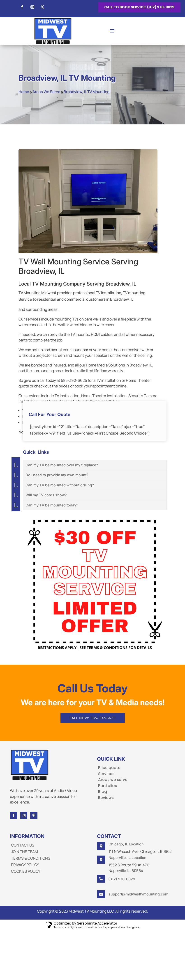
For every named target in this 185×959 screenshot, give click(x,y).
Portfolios (107, 785)
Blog (102, 791)
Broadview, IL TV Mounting (67, 77)
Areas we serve (112, 779)
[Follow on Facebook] (22, 7)
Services (106, 773)
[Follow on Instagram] (32, 7)
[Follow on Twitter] (42, 7)
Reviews (106, 797)
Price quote (109, 767)
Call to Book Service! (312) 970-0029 (139, 7)
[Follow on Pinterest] (33, 815)
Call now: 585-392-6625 (92, 718)
